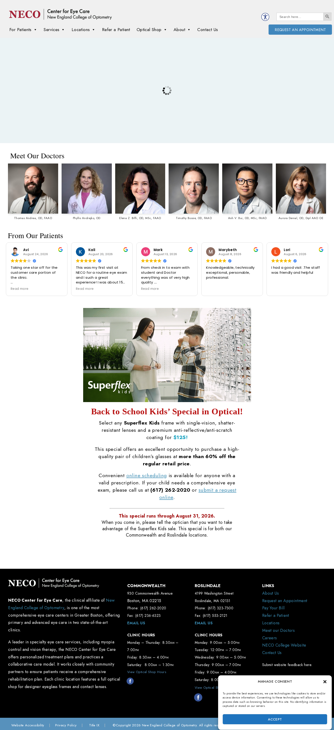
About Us (270, 593)
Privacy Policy (66, 725)
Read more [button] (20, 289)
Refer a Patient (116, 30)
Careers (269, 638)
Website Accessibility (27, 725)
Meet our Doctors (278, 630)
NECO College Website (284, 645)
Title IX (94, 725)
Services (51, 30)
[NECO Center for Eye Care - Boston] (60, 14)
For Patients (20, 30)
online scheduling (146, 475)
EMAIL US (136, 623)
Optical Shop (149, 30)
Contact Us (207, 30)
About (179, 30)
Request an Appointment (284, 601)
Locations (81, 30)
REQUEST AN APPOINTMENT (300, 29)
